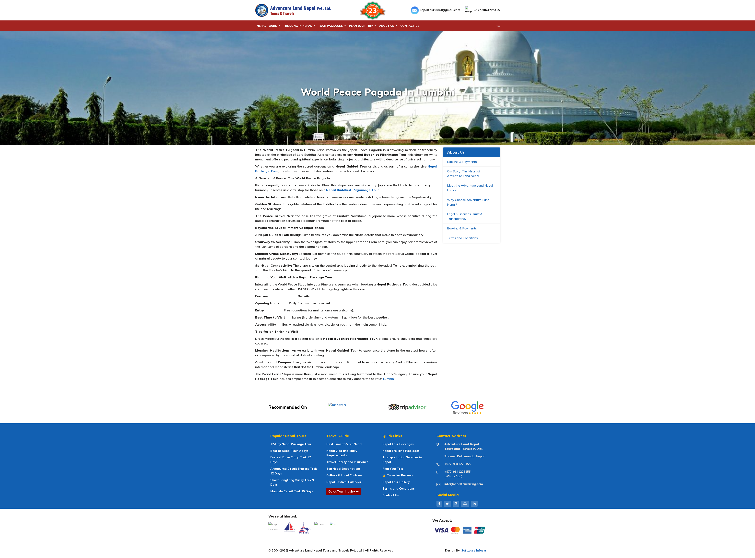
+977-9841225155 (487, 10)
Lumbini (389, 379)
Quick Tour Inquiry (342, 491)
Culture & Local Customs (344, 475)
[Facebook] (439, 504)
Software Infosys (474, 550)
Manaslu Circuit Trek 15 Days (291, 491)
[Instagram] (456, 504)
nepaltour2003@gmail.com (440, 10)
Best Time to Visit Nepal (344, 444)
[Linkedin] (474, 504)
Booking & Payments (462, 162)
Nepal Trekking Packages (401, 451)
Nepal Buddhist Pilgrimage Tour (352, 190)
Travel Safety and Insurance (347, 462)
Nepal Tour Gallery (396, 482)
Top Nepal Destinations (343, 469)
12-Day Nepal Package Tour (290, 444)
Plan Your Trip (392, 469)
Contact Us (390, 495)
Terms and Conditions (462, 238)
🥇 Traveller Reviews (397, 475)
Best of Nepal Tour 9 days (289, 451)
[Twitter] (447, 504)
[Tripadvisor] (465, 504)
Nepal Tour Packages (398, 444)
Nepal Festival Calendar (344, 482)
